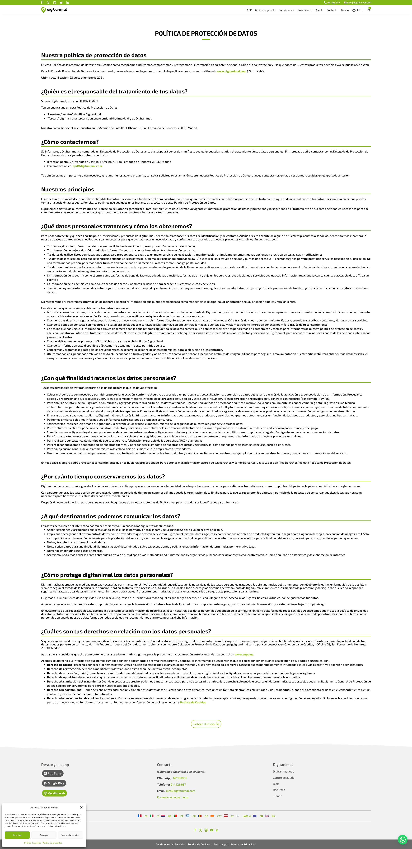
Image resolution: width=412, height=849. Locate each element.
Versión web (56, 793)
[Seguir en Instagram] (54, 2)
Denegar (44, 835)
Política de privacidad (52, 843)
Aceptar (17, 835)
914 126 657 (333, 2)
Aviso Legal (220, 844)
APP (249, 9)
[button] (81, 807)
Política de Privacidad (243, 844)
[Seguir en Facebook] (41, 2)
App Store (54, 773)
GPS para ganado (265, 9)
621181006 (180, 778)
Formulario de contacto (172, 797)
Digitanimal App (283, 771)
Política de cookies (32, 843)
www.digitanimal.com (231, 71)
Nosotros (303, 9)
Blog (276, 783)
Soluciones (285, 9)
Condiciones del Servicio (170, 844)
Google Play (56, 783)
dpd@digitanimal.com (87, 166)
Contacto (332, 9)
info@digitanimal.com (359, 2)
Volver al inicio (204, 724)
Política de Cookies (193, 702)
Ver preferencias (70, 835)
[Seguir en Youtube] (61, 2)
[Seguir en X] (48, 2)
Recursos (279, 790)
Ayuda (319, 9)
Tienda (345, 9)
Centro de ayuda (283, 777)
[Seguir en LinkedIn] (67, 2)
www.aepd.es (244, 654)
